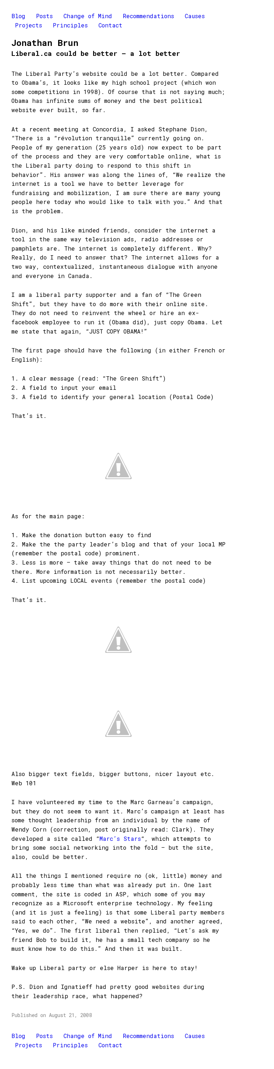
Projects (28, 25)
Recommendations (148, 16)
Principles (70, 25)
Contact (110, 25)
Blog (18, 16)
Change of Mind (88, 16)
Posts (44, 16)
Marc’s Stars (120, 838)
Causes (195, 16)
